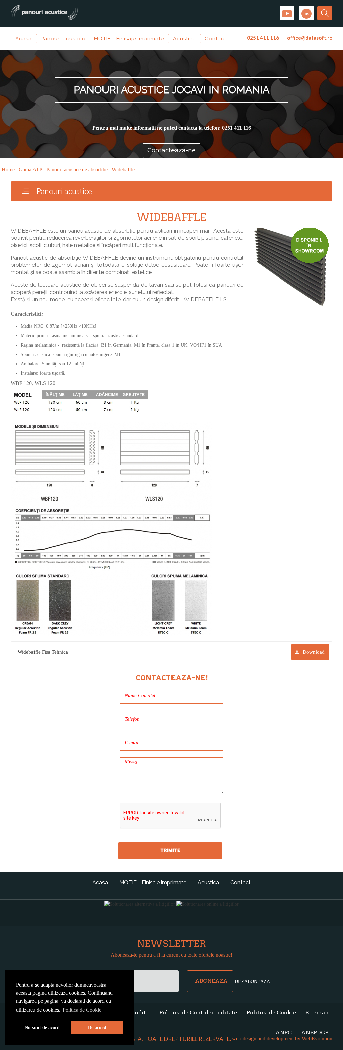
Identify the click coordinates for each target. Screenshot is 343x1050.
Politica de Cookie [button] (82, 1010)
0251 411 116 (263, 38)
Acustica (184, 39)
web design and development (263, 1038)
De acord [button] (97, 1027)
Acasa (23, 39)
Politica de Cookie (271, 1012)
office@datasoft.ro (309, 38)
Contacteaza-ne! (171, 678)
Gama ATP (30, 169)
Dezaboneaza (252, 981)
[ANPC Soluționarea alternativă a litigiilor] (139, 903)
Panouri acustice (63, 39)
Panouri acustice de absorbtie (77, 169)
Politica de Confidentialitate (198, 1012)
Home (8, 169)
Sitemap (316, 1012)
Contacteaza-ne (171, 150)
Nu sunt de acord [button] (42, 1027)
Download (314, 652)
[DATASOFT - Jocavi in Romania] (44, 10)
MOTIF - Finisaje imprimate (129, 39)
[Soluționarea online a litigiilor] (207, 903)
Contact (215, 39)
